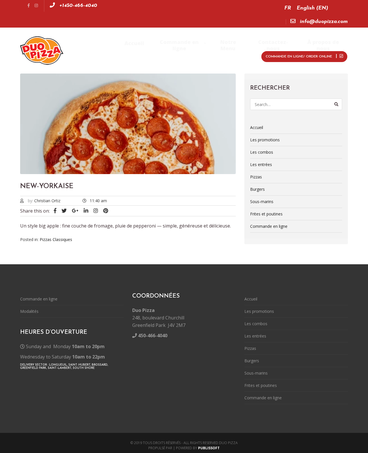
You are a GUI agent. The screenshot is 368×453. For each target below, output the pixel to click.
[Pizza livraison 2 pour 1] (43, 50)
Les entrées (261, 164)
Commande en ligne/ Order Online (299, 56)
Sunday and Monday (65, 346)
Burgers (257, 189)
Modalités (29, 311)
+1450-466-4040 (77, 5)
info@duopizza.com (323, 21)
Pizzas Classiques (56, 239)
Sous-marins (261, 201)
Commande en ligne (269, 226)
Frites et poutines (266, 214)
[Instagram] (36, 6)
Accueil (256, 127)
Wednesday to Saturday (62, 357)
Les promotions (265, 139)
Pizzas (256, 177)
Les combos (261, 152)
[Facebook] (29, 6)
